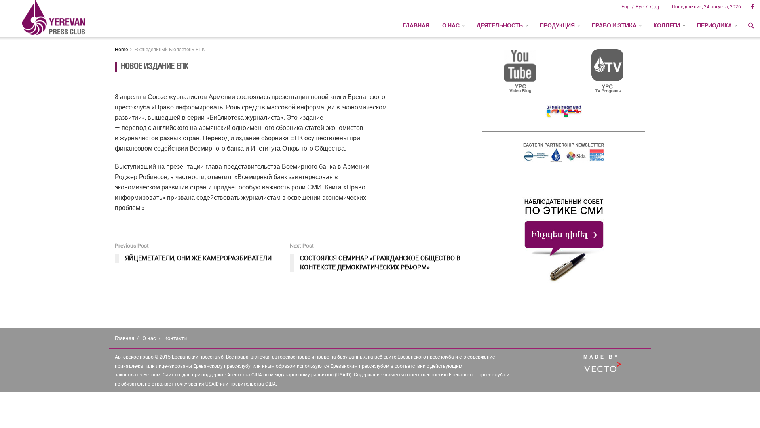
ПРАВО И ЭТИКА (614, 25)
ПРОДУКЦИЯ (557, 25)
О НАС (451, 25)
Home (121, 49)
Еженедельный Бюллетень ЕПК (169, 49)
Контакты (176, 338)
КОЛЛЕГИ (667, 25)
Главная (416, 25)
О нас (149, 338)
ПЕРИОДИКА (714, 25)
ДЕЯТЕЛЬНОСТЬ (500, 25)
